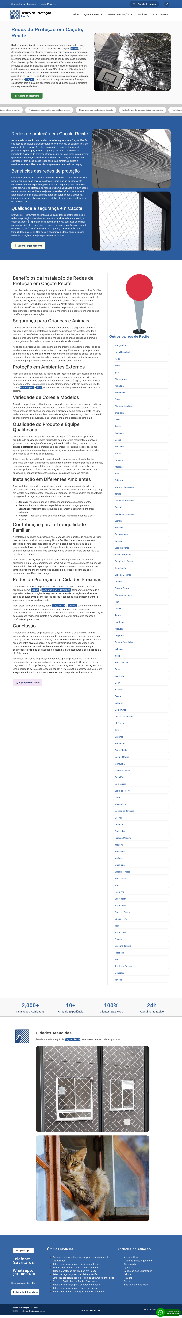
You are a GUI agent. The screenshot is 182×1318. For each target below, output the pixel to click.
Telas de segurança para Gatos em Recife (75, 1288)
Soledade (119, 480)
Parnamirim (120, 392)
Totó (117, 925)
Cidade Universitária (124, 716)
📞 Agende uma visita (27, 682)
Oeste (117, 797)
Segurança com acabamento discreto (63, 110)
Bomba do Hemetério (125, 513)
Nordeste (119, 459)
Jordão (118, 493)
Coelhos (118, 817)
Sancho (118, 696)
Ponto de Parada (122, 912)
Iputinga (118, 858)
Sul (116, 959)
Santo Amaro (121, 878)
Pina (39, 387)
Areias (118, 426)
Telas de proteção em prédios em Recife (74, 1270)
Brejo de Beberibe (123, 574)
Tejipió (118, 729)
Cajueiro (118, 540)
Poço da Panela (122, 588)
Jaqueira (119, 844)
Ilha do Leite (120, 932)
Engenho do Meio (123, 945)
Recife (74, 48)
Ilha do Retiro (121, 905)
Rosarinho (119, 891)
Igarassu (128, 1267)
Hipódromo (120, 723)
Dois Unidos (120, 783)
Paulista (128, 1277)
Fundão (118, 689)
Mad (117, 885)
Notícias (142, 14)
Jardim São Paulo (123, 554)
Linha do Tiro (121, 918)
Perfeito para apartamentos (151, 110)
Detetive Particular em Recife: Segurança (75, 1281)
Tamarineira (120, 567)
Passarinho (120, 507)
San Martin (120, 743)
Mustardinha (120, 804)
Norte (117, 358)
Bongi (117, 399)
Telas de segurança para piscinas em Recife (76, 1264)
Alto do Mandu (121, 378)
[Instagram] (166, 4)
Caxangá (119, 736)
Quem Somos (91, 14)
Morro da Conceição (124, 486)
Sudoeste (119, 432)
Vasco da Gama (122, 770)
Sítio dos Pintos (122, 547)
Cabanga (119, 702)
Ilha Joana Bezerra (123, 966)
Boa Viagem (26, 387)
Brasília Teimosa (122, 871)
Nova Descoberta (123, 351)
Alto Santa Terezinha (124, 500)
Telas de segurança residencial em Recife (75, 1274)
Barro (117, 365)
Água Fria (119, 385)
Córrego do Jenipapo (124, 810)
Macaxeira (120, 864)
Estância (119, 527)
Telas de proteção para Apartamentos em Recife (79, 1291)
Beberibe (119, 648)
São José (119, 446)
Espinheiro (120, 831)
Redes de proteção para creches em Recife (76, 1267)
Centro (118, 669)
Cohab (118, 439)
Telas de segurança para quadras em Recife (76, 1284)
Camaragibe (130, 1264)
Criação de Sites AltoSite (90, 1310)
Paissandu (120, 851)
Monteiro (119, 453)
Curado (118, 581)
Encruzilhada (121, 750)
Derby (117, 682)
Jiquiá (117, 655)
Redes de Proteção (118, 14)
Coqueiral (119, 635)
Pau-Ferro (119, 621)
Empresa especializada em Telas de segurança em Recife (83, 1277)
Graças (72, 605)
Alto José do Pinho (123, 594)
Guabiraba (119, 972)
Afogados (119, 466)
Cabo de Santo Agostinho (138, 1260)
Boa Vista (119, 675)
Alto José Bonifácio (124, 405)
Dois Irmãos (120, 709)
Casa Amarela (121, 534)
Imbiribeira (119, 412)
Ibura (117, 473)
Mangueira (120, 763)
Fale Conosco (160, 14)
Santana (118, 520)
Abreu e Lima (131, 1257)
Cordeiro (119, 824)
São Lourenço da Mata (136, 1284)
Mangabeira (120, 345)
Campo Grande (122, 756)
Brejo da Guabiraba (124, 642)
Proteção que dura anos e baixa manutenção (109, 110)
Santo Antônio (121, 662)
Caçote (29, 79)
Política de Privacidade (25, 1292)
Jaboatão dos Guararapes (56, 589)
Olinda (34, 589)
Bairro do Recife (122, 790)
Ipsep (117, 372)
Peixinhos (119, 952)
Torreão (118, 979)
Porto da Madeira (123, 837)
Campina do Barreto (124, 561)
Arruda (118, 615)
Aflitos (118, 419)
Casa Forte (59, 605)
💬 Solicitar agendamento (28, 245)
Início (76, 14)
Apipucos (119, 628)
